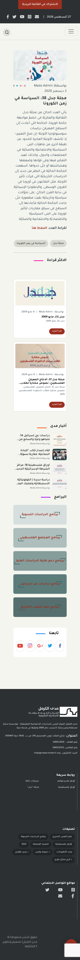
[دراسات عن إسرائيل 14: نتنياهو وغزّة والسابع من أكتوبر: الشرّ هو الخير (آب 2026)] (59, 439)
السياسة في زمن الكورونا (31, 243)
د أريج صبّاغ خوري (63, 859)
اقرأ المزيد (57, 331)
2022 (24, 844)
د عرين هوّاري (22, 852)
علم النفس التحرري (62, 836)
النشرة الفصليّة (41, 844)
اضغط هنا (40, 228)
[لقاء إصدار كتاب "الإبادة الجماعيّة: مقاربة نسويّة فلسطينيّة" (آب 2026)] (59, 454)
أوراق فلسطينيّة (63, 844)
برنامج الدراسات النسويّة (33, 836)
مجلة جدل (58, 243)
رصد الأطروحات (64, 852)
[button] (40, 4)
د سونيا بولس (42, 852)
